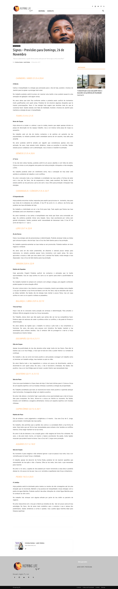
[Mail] (98, 6)
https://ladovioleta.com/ (30, 545)
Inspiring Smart (81, 87)
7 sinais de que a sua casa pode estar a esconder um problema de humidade (89, 92)
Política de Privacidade (88, 587)
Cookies (98, 587)
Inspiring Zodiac (16, 46)
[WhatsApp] (39, 71)
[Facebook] (92, 6)
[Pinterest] (101, 6)
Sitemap (103, 587)
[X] (104, 6)
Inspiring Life (80, 95)
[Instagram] (95, 6)
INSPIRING (41, 11)
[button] (103, 11)
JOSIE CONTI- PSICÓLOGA (84, 567)
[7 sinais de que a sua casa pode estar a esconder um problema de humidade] (91, 81)
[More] (43, 71)
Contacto (79, 587)
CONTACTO (50, 11)
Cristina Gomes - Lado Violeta (22, 62)
